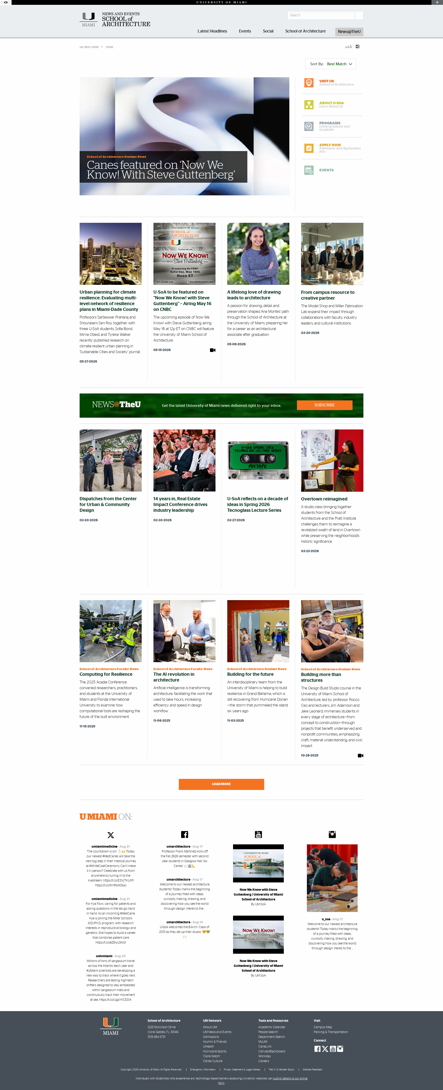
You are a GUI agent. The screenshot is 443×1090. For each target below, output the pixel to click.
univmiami (104, 956)
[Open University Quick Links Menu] (437, 2)
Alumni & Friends (215, 1041)
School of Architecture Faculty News (109, 669)
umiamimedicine (104, 846)
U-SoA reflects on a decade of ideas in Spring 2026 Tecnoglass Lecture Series (257, 505)
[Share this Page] (354, 49)
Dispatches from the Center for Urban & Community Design (108, 505)
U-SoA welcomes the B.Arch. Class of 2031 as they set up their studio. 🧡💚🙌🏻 (184, 932)
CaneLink (265, 1046)
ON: (106, 817)
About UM (210, 1027)
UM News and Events (217, 1032)
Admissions (211, 1037)
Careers (263, 1061)
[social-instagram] (340, 1049)
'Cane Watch (211, 1056)
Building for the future (250, 674)
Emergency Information (203, 1069)
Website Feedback (312, 1069)
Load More (221, 784)
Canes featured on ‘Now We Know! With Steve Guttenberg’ (161, 170)
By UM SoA (258, 904)
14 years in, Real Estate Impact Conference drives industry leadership (180, 505)
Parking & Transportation (331, 1032)
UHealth (208, 1046)
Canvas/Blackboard (271, 1051)
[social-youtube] (333, 1049)
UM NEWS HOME (89, 47)
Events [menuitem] (245, 31)
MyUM (262, 1041)
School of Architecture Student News (116, 156)
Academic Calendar (271, 1027)
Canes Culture (212, 1061)
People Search (268, 1032)
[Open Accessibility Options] (6, 2)
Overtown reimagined (324, 499)
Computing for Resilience (106, 674)
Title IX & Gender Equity (281, 1069)
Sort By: (328, 64)
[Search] (359, 15)
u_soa (326, 919)
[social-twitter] (325, 1048)
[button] (433, 1077)
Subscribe (324, 405)
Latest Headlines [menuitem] (212, 31)
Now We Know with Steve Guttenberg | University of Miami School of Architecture (258, 894)
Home (109, 47)
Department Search (271, 1037)
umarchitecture (178, 846)
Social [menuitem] (268, 31)
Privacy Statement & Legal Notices (242, 1069)
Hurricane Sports (214, 1051)
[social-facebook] (317, 1049)
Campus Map (323, 1027)
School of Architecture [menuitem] (305, 31)
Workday (264, 1056)
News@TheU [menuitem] (349, 32)
